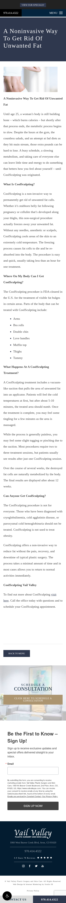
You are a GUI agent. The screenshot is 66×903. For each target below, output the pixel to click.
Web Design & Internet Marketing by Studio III (33, 884)
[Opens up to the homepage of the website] (33, 833)
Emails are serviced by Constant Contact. (24, 796)
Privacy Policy (33, 891)
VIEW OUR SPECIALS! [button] (33, 5)
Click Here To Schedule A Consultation (33, 699)
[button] (7, 895)
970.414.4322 (10, 12)
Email (10, 763)
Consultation (33, 687)
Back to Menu (16, 653)
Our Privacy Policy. (50, 796)
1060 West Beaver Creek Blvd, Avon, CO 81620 (33, 842)
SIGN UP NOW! (33, 806)
